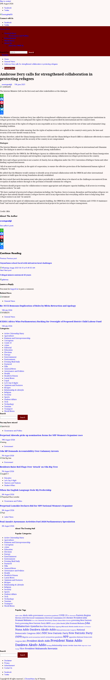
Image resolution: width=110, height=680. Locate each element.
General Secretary (45, 620)
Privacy (6, 663)
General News (10, 33)
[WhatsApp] (55, 95)
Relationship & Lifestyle (14, 390)
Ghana (54, 620)
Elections (8, 352)
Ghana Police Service (64, 620)
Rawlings (49, 645)
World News (9, 40)
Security (7, 395)
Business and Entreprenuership (17, 338)
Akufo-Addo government (33, 615)
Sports (7, 397)
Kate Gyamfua (32, 626)
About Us (8, 43)
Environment (9, 359)
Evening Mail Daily (12, 362)
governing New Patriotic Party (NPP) (35, 623)
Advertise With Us (16, 45)
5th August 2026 (8, 494)
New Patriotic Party (58, 633)
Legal (6, 380)
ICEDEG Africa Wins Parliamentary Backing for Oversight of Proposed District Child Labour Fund (51, 321)
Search (3, 413)
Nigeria (25, 637)
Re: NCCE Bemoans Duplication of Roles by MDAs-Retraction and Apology (38, 305)
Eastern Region (83, 615)
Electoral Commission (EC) (55, 618)
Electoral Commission (35, 618)
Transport (8, 409)
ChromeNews (30, 679)
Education (8, 350)
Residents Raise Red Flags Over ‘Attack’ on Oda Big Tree (29, 466)
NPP (65, 636)
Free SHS (35, 620)
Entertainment (10, 38)
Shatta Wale (77, 645)
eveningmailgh (7, 84)
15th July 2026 (7, 310)
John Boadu (61, 623)
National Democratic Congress (66, 630)
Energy (7, 354)
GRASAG (53, 623)
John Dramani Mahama (75, 623)
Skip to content (5, 1)
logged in (14, 289)
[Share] (55, 113)
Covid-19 (7, 343)
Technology (9, 404)
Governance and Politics (19, 36)
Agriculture (9, 336)
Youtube (4, 55)
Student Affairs (10, 399)
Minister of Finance (85, 626)
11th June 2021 (19, 84)
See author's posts (6, 225)
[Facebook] (55, 99)
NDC (44, 633)
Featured (8, 364)
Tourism (7, 406)
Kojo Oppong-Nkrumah (60, 626)
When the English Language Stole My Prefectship (25, 490)
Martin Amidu (73, 626)
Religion (7, 392)
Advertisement (9, 665)
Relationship (57, 645)
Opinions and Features (13, 385)
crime (6, 345)
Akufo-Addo (18, 615)
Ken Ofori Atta (45, 626)
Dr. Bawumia (72, 615)
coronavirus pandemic (51, 615)
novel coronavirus (34, 637)
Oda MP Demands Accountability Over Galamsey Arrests (29, 451)
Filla (6, 366)
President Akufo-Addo (38, 640)
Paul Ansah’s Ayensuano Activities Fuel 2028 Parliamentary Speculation (37, 521)
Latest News (9, 378)
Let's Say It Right (11, 383)
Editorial (7, 347)
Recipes (7, 387)
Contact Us (8, 668)
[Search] (0, 50)
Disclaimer (8, 660)
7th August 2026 (8, 455)
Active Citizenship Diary (14, 333)
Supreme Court (86, 645)
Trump (17, 649)
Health (7, 373)
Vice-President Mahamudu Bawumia (38, 648)
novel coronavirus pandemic (51, 637)
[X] (55, 106)
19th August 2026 (8, 440)
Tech (6, 402)
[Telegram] (55, 109)
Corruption (8, 340)
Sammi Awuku (68, 645)
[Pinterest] (55, 102)
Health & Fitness (11, 376)
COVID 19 (63, 615)
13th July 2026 (7, 326)
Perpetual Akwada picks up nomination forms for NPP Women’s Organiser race (41, 435)
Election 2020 (20, 618)
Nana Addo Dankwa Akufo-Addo (35, 629)
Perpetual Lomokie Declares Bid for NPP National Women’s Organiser (36, 505)
